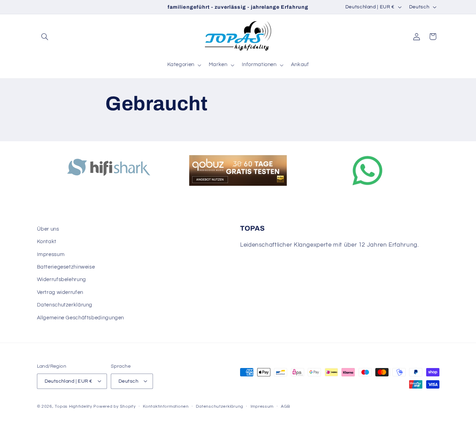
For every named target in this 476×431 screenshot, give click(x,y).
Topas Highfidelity (73, 406)
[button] (45, 37)
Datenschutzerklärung (65, 305)
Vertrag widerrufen (60, 292)
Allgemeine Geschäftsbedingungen (80, 317)
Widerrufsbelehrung (61, 279)
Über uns (48, 229)
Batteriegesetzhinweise (66, 267)
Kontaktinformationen (166, 406)
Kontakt (46, 242)
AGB (285, 406)
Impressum (51, 254)
